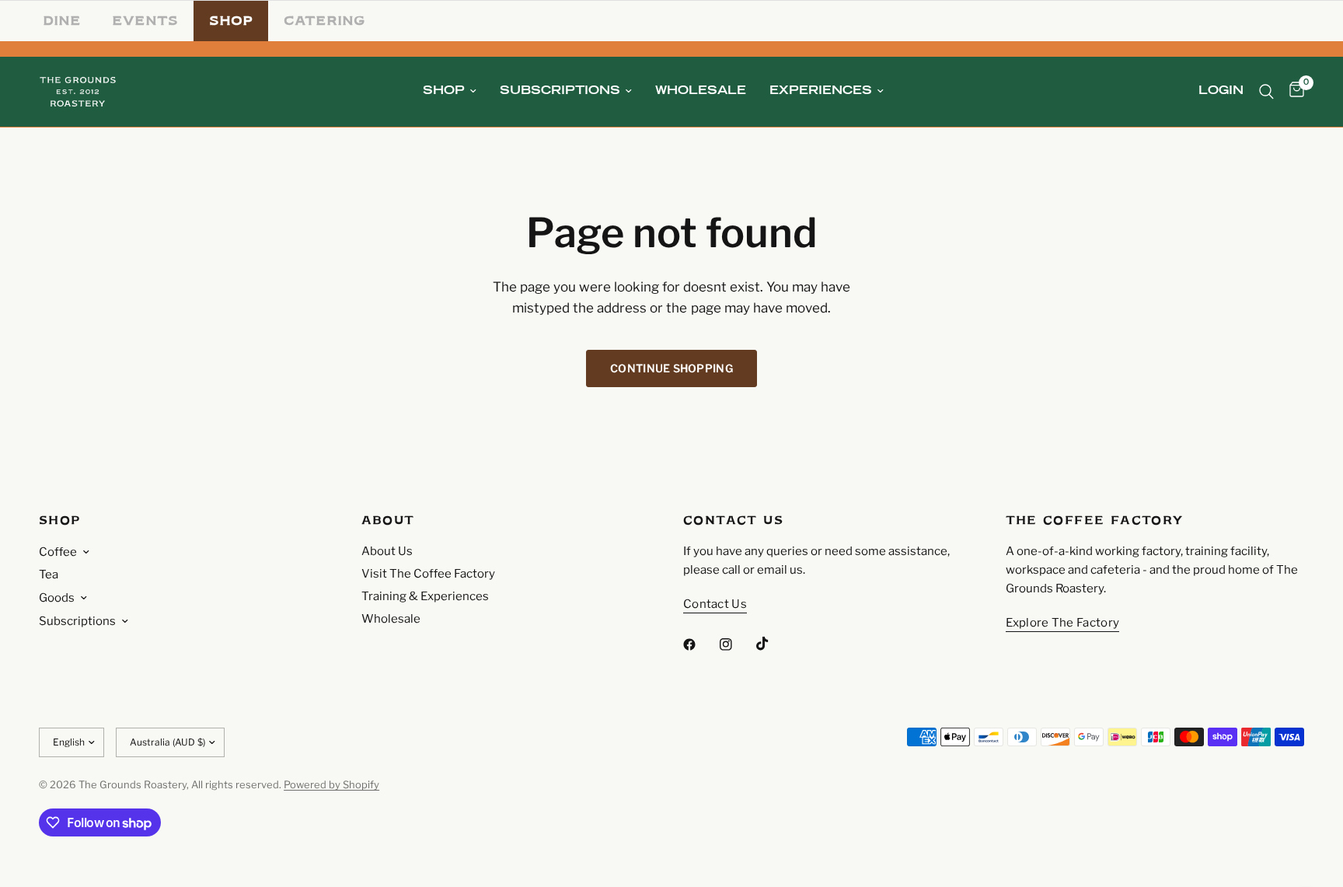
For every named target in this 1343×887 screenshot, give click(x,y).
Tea (48, 574)
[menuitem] (449, 92)
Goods (57, 598)
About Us (387, 551)
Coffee (58, 552)
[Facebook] (700, 644)
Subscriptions (77, 621)
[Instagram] (737, 644)
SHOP (231, 20)
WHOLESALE (700, 91)
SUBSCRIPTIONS (560, 91)
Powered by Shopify (331, 784)
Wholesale (390, 619)
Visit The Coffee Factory (428, 574)
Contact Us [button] (715, 604)
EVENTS (145, 20)
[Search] (1266, 92)
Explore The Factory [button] (1063, 623)
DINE (62, 20)
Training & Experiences (425, 596)
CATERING (324, 20)
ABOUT (388, 520)
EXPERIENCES (820, 91)
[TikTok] (773, 644)
